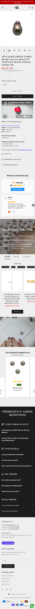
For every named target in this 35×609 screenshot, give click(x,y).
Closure (5, 267)
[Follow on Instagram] (6, 589)
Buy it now (17, 96)
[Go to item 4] (19, 50)
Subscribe (8, 566)
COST (7, 257)
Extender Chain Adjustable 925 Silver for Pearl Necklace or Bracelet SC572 (12, 298)
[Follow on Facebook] (2, 589)
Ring (13, 267)
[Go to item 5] (24, 50)
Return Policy (5, 584)
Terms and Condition (8, 575)
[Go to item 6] (30, 50)
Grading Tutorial (16, 121)
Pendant (21, 267)
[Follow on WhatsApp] (11, 589)
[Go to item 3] (14, 50)
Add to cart (17, 91)
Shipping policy (6, 578)
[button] (1, 205)
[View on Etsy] (5, 198)
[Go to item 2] (9, 50)
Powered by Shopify (24, 597)
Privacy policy (6, 581)
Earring (31, 267)
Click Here (17, 3)
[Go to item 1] (4, 50)
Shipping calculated (12, 70)
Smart (17, 257)
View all (17, 311)
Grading (27, 257)
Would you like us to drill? (9, 81)
